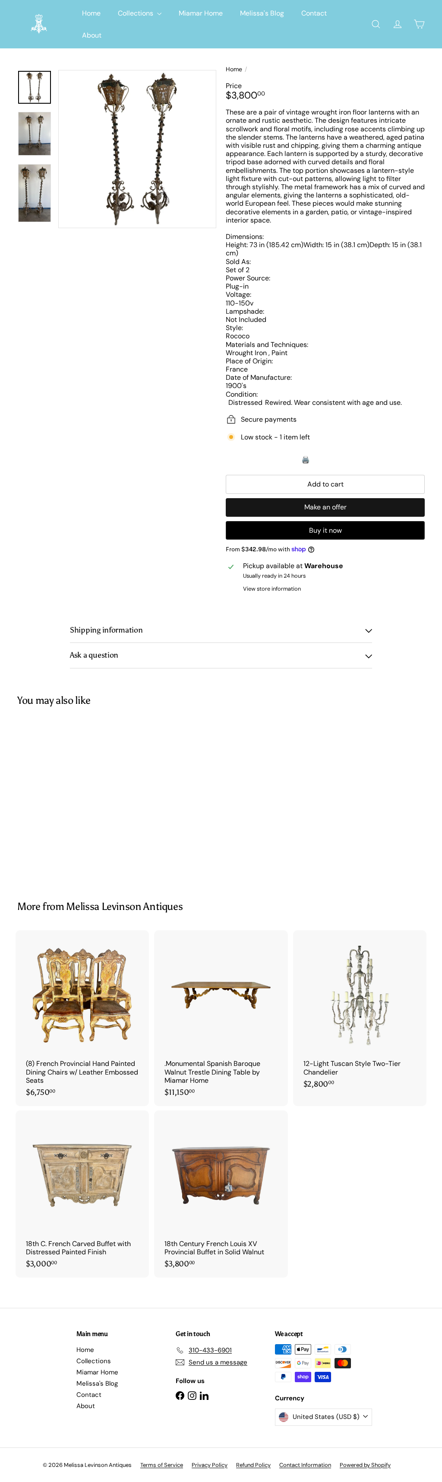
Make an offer (325, 507)
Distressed (245, 402)
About (91, 35)
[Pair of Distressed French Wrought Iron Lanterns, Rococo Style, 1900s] (47, 797)
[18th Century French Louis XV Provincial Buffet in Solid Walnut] (221, 1194)
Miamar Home (201, 13)
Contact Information (305, 1465)
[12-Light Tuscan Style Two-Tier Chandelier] (360, 1013)
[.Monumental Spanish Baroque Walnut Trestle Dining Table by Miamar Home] (221, 1018)
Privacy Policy (209, 1465)
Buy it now (325, 530)
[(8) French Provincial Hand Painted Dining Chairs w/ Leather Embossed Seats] (82, 1018)
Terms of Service (161, 1465)
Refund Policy (253, 1465)
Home (91, 13)
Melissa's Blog (262, 13)
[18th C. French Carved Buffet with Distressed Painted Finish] (82, 1194)
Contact (314, 13)
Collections (136, 13)
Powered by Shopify (365, 1465)
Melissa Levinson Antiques (124, 906)
